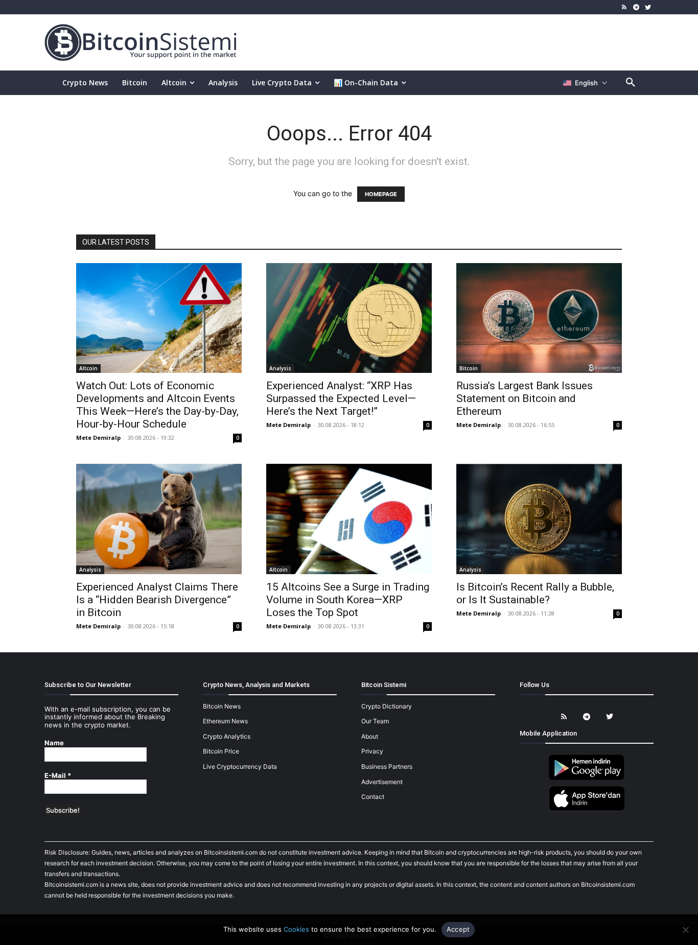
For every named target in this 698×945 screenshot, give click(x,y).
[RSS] (625, 7)
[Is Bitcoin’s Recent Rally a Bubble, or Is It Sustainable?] (539, 519)
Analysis (280, 368)
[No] (685, 930)
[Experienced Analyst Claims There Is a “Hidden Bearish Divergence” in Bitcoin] (159, 519)
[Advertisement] (469, 42)
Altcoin (88, 368)
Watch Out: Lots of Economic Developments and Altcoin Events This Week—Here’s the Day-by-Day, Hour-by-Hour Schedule (157, 405)
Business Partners (386, 766)
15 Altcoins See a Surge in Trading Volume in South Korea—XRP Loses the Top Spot (347, 600)
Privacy (372, 751)
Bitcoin (468, 368)
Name (54, 743)
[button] (630, 82)
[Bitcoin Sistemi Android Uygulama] (586, 778)
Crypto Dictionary (386, 706)
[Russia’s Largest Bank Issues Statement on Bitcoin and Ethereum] (539, 318)
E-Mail (57, 775)
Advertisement (382, 782)
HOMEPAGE (381, 194)
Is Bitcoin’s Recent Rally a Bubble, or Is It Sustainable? (535, 593)
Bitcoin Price (221, 751)
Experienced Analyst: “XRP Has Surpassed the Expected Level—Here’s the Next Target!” (341, 398)
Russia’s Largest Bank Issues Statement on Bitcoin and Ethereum (524, 398)
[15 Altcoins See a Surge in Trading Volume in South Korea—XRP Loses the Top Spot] (349, 519)
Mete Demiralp (98, 437)
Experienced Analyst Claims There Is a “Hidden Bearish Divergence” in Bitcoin (157, 600)
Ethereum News (225, 721)
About (369, 736)
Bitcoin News (222, 706)
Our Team (375, 721)
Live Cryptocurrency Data (240, 766)
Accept (458, 929)
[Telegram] (636, 7)
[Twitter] (648, 7)
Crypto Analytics (226, 736)
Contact (372, 796)
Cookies (296, 929)
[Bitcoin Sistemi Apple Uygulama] (586, 809)
